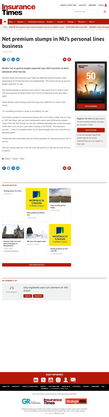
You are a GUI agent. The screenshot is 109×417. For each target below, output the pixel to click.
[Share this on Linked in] (13, 59)
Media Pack (66, 386)
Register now (91, 130)
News (22, 159)
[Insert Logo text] (18, 14)
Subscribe (92, 5)
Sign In (101, 5)
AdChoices (76, 386)
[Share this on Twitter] (9, 59)
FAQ (102, 386)
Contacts (15, 386)
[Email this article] (18, 59)
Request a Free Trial (68, 5)
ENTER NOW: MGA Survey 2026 (76, 27)
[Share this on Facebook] (4, 59)
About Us (5, 386)
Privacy (43, 386)
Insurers (15, 159)
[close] (71, 55)
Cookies (86, 386)
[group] (91, 21)
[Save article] (69, 59)
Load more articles (36, 265)
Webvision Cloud (59, 413)
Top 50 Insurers (91, 106)
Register (82, 5)
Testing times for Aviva (12, 191)
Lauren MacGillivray (11, 251)
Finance (7, 159)
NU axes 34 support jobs (36, 241)
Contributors (53, 386)
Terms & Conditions (30, 386)
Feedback (44, 389)
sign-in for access (90, 138)
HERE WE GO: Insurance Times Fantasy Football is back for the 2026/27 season (36, 27)
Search (104, 11)
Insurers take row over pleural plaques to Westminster (12, 243)
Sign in (44, 55)
